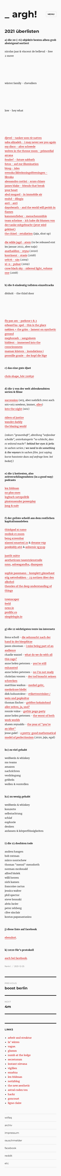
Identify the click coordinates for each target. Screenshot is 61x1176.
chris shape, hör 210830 (19, 376)
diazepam (37, 564)
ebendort (10, 937)
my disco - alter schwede (20, 146)
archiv (8, 1125)
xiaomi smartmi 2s (16, 542)
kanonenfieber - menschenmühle (26, 216)
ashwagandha (20, 564)
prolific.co (11, 612)
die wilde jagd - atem (18, 242)
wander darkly (13, 421)
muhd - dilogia (14, 198)
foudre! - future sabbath (20, 159)
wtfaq (8, 1117)
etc (7, 1163)
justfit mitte (12, 555)
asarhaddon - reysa (17, 251)
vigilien (12, 1068)
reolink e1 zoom (14, 533)
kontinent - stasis (16, 255)
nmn (8, 564)
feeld (8, 603)
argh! (24, 14)
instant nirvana (17, 1063)
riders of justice (14, 417)
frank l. (8, 966)
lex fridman (12, 488)
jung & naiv (12, 505)
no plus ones (12, 492)
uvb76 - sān (12, 259)
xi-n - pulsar (13, 264)
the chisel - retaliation (19, 233)
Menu (51, 14)
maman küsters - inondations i (24, 351)
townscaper (12, 599)
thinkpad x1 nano (15, 529)
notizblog (14, 1081)
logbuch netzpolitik (17, 496)
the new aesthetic (19, 1085)
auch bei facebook (16, 958)
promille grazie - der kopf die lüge (26, 355)
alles (39, 404)
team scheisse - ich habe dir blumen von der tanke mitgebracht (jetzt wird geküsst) (30, 225)
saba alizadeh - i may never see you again (30, 142)
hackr (11, 1094)
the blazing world (15, 426)
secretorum (15, 1059)
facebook (10, 1148)
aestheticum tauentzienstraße (23, 560)
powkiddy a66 (13, 547)
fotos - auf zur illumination (22, 163)
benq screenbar (14, 538)
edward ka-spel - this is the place (25, 325)
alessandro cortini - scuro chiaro (25, 181)
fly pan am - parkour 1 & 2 (21, 320)
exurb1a (13, 1072)
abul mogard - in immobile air (23, 194)
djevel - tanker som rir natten (23, 137)
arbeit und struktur (20, 1037)
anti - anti (11, 203)
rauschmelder (13, 1140)
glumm (12, 1050)
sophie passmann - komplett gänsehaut (30, 573)
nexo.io (9, 607)
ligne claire (14, 1103)
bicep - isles (12, 168)
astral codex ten (18, 1089)
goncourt (13, 1098)
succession (11, 400)
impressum (12, 1132)
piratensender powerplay (20, 501)
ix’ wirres (13, 1042)
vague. (12, 1046)
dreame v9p (38, 542)
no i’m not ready (43, 672)
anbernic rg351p (35, 547)
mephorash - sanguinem (20, 338)
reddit (8, 1155)
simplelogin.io (13, 616)
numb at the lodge (19, 1055)
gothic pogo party (34, 711)
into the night (13, 408)
